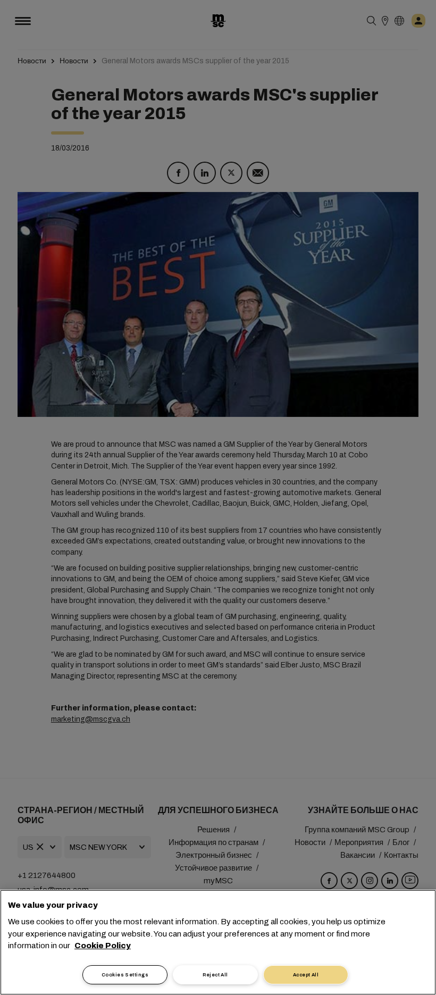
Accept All (306, 974)
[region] (218, 942)
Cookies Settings (125, 974)
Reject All (215, 974)
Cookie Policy (102, 945)
